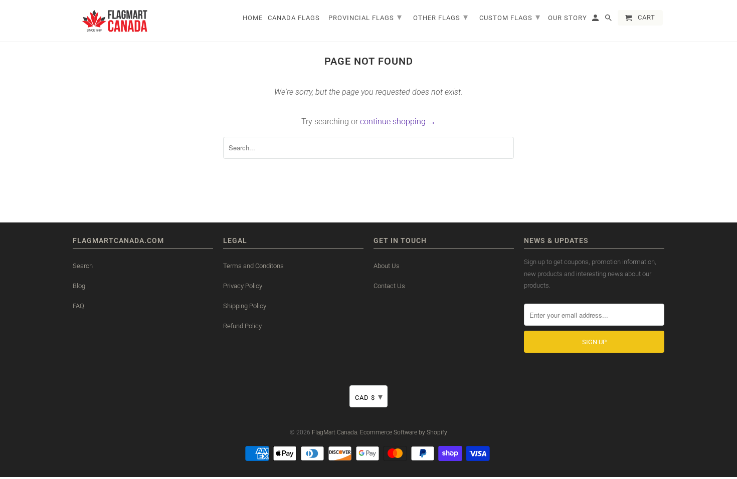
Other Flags (440, 17)
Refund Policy (242, 326)
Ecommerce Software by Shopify (403, 432)
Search (83, 266)
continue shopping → (398, 121)
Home (253, 18)
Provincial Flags (365, 17)
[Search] (609, 20)
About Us (387, 266)
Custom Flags (509, 17)
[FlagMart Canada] (115, 21)
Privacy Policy (242, 286)
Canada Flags (294, 18)
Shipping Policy (244, 306)
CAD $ (369, 396)
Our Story (567, 18)
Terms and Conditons (253, 266)
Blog (79, 286)
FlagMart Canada (334, 432)
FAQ (78, 306)
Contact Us (389, 286)
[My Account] (596, 20)
